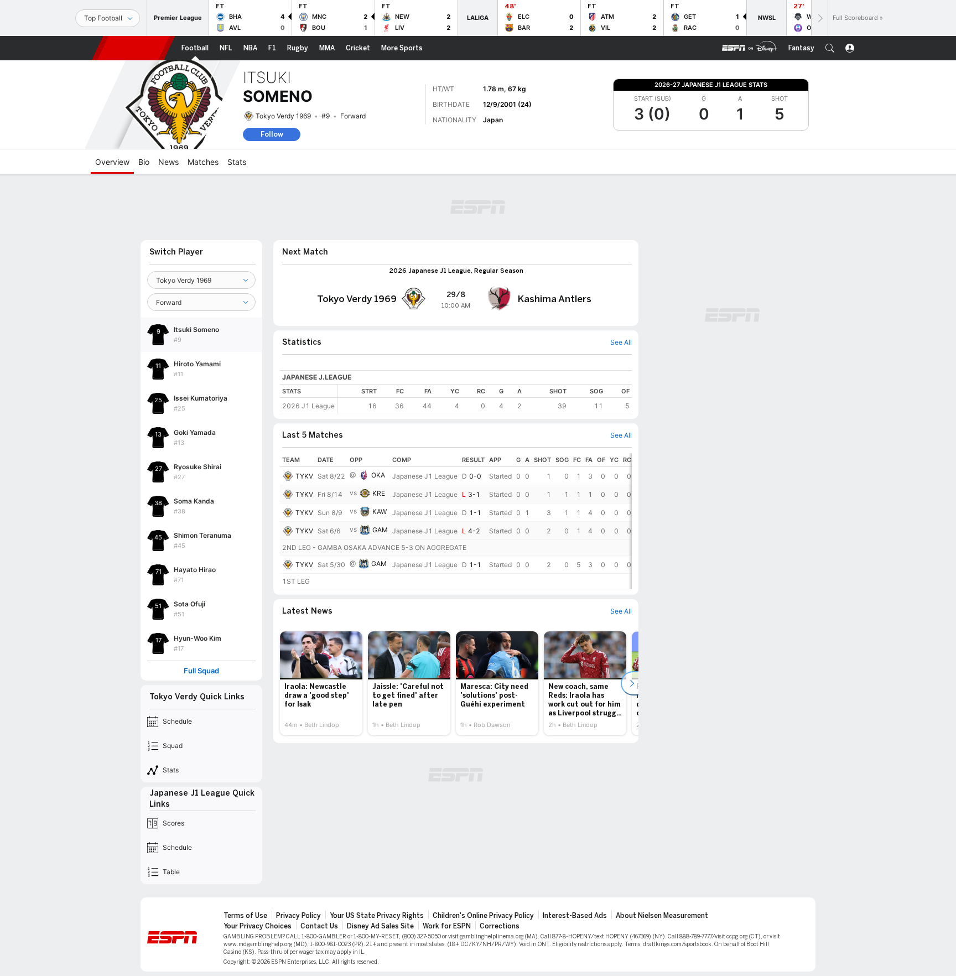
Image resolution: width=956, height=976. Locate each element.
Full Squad (201, 671)
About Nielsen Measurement (662, 916)
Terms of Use (245, 916)
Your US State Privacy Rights (377, 916)
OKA (378, 475)
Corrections (499, 926)
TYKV (304, 476)
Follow (272, 134)
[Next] (819, 18)
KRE (378, 493)
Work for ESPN (447, 926)
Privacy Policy (298, 916)
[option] (321, 683)
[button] (829, 48)
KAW (379, 511)
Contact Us (319, 926)
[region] (484, 398)
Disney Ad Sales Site (380, 926)
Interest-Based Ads (575, 916)
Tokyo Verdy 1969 (283, 116)
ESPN (133, 48)
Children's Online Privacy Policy (483, 916)
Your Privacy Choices (258, 926)
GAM (380, 530)
